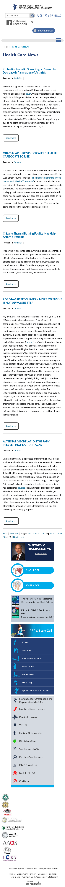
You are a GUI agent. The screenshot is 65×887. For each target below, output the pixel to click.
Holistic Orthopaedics (30, 732)
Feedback (52, 873)
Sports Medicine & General (36, 690)
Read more (10, 137)
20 (29, 533)
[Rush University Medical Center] (13, 827)
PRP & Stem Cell (40, 630)
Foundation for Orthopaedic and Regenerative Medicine (35, 700)
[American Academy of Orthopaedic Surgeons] (9, 842)
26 (50, 533)
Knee (25, 642)
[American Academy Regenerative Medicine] (5, 797)
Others (17, 162)
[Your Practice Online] (33, 882)
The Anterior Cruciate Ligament (37, 600)
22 (35, 533)
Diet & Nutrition (27, 740)
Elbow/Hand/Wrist (32, 658)
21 (32, 533)
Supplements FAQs (29, 748)
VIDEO (23, 724)
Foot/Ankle (28, 674)
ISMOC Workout (28, 765)
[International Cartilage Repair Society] (9, 857)
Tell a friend (14, 877)
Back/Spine (28, 666)
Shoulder (33, 570)
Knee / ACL (32, 585)
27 (54, 533)
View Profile (41, 553)
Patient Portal (45, 30)
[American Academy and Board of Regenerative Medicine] (5, 804)
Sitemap (42, 873)
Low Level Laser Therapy (32, 708)
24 (42, 533)
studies (21, 487)
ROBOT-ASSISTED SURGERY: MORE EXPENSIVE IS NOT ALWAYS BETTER (32, 301)
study (28, 93)
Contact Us (27, 877)
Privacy (32, 873)
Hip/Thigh (27, 682)
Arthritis (18, 78)
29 (60, 533)
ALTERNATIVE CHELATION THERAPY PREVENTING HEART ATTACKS (26, 443)
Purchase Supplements (30, 757)
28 (57, 533)
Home (5, 46)
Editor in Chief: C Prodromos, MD (37, 613)
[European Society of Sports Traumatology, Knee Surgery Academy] (7, 850)
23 (39, 533)
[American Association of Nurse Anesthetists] (10, 835)
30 (4, 537)
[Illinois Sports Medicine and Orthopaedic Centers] (32, 7)
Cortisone (24, 781)
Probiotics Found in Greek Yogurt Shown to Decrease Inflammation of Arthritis (29, 70)
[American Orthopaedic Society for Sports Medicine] (7, 812)
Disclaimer (22, 873)
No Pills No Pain (27, 773)
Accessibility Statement (47, 877)
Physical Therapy (28, 716)
